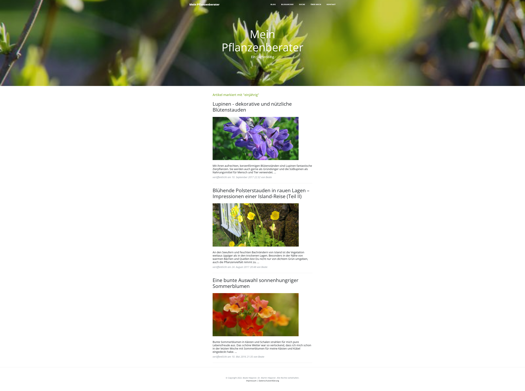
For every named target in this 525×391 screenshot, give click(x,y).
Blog (273, 4)
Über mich (316, 4)
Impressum (251, 380)
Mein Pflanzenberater (204, 4)
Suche (302, 4)
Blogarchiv (287, 4)
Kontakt (331, 4)
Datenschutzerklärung (269, 380)
